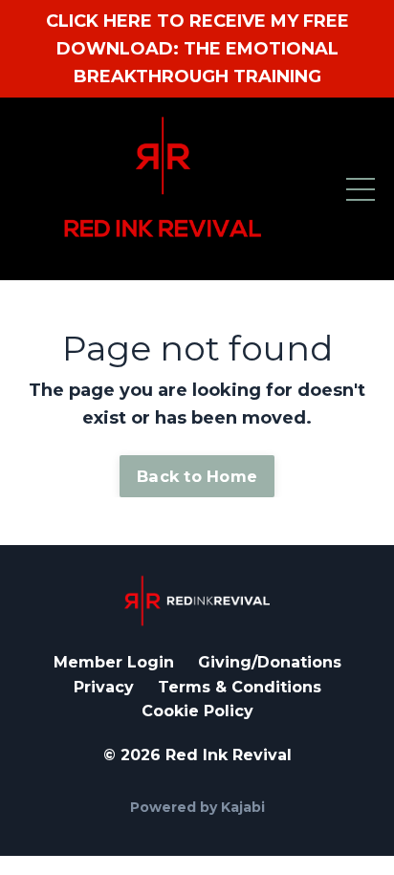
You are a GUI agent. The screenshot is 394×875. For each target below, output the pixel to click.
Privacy (104, 687)
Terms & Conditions (239, 687)
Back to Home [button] (197, 476)
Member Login (114, 662)
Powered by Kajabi (197, 807)
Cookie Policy (197, 711)
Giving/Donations (269, 662)
